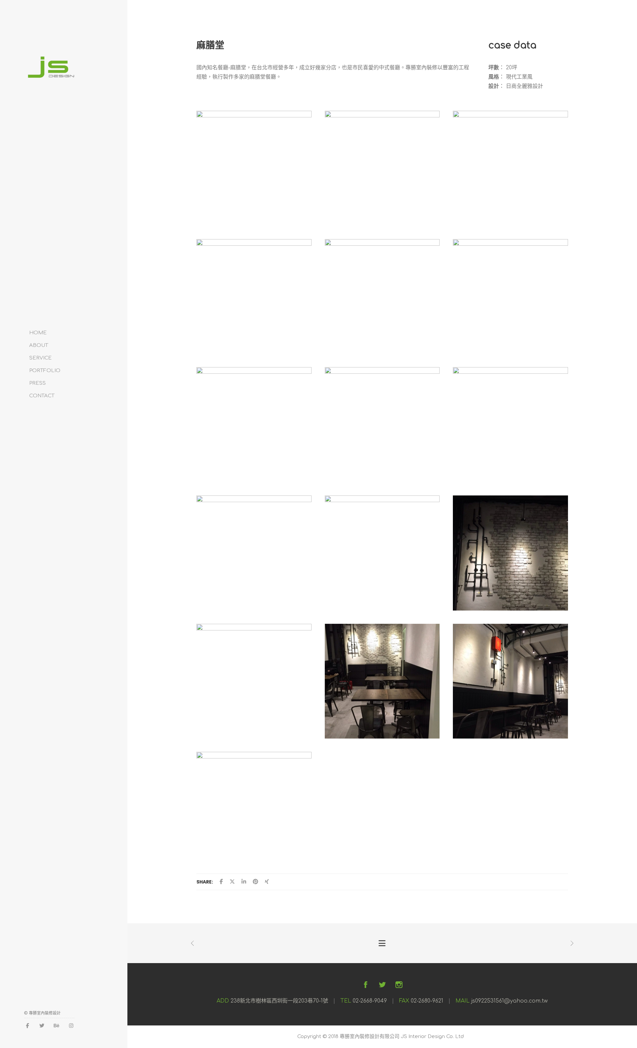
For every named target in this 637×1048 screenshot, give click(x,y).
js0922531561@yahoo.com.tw (509, 1001)
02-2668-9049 (370, 1001)
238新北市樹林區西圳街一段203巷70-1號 (279, 1001)
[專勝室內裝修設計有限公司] (50, 76)
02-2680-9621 (427, 1001)
